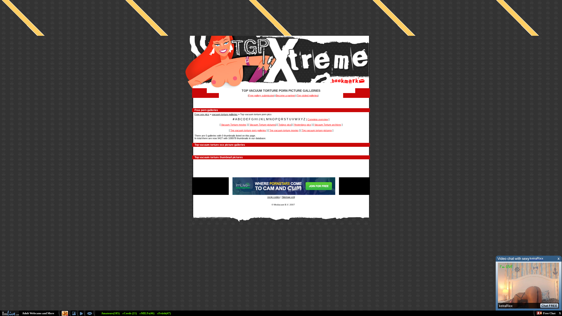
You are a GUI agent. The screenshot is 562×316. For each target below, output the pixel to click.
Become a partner (285, 95)
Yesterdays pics (302, 124)
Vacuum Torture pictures (263, 124)
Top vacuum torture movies (284, 130)
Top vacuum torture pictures (317, 130)
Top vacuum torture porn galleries (248, 130)
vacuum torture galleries (225, 114)
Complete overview (318, 119)
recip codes (273, 197)
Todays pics (284, 124)
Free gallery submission (261, 95)
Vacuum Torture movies (233, 124)
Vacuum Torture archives (327, 124)
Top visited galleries (307, 95)
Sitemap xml (288, 197)
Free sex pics (202, 114)
